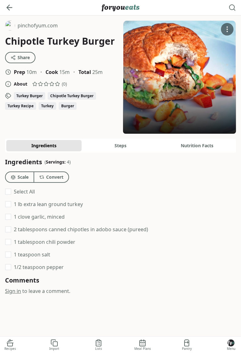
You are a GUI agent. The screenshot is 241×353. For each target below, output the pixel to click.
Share (24, 57)
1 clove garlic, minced (39, 216)
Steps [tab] (120, 145)
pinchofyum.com (31, 26)
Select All (24, 191)
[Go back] (9, 7)
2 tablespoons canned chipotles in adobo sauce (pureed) (81, 229)
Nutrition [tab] (197, 145)
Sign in (13, 291)
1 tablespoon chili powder (44, 241)
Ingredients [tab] (43, 145)
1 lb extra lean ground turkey (48, 204)
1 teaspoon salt (32, 254)
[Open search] (232, 7)
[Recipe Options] (227, 29)
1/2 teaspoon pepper (39, 267)
